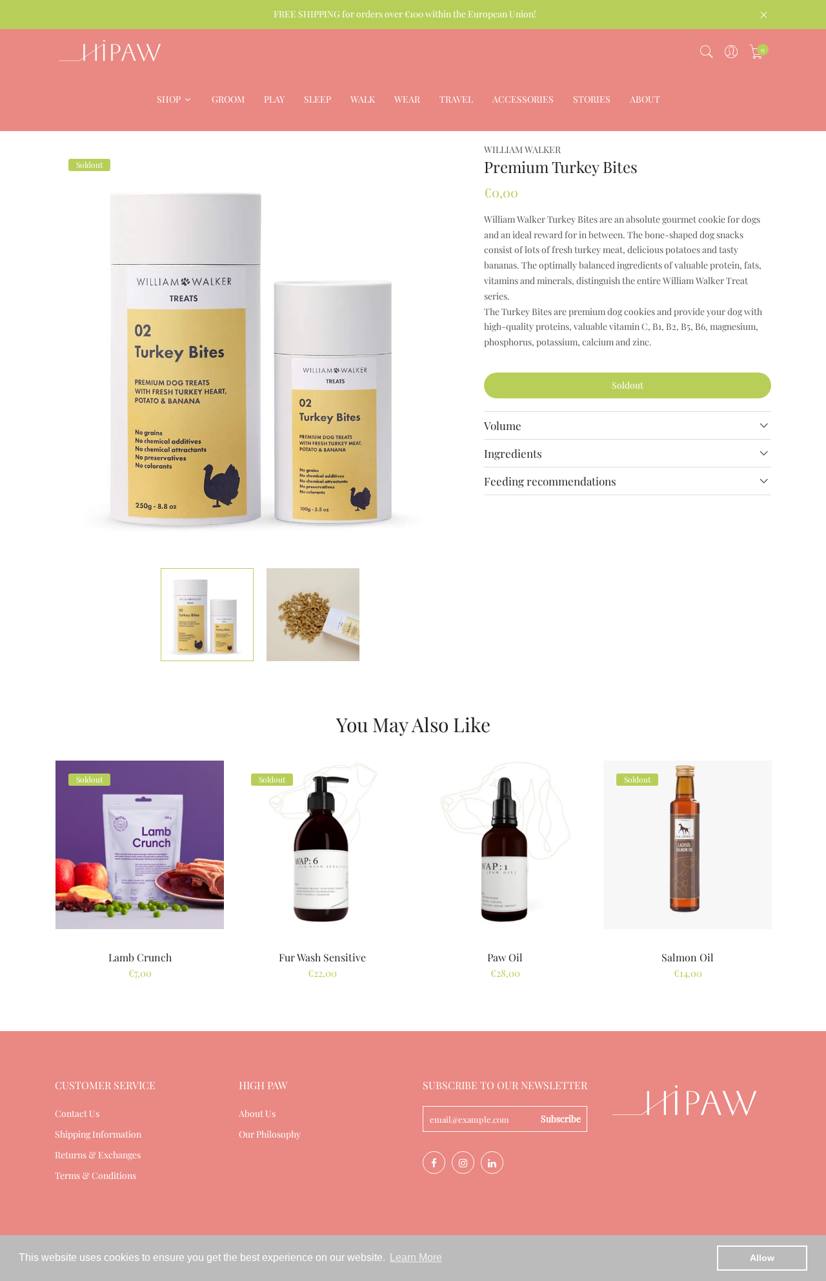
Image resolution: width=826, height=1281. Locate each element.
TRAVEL (456, 99)
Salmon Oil (687, 957)
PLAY (274, 99)
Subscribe (561, 1118)
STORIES (591, 99)
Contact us (77, 1113)
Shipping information (98, 1134)
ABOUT (645, 99)
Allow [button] (762, 1258)
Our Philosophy (270, 1134)
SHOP (170, 99)
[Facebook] (434, 1162)
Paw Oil (505, 957)
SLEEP (317, 99)
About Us (257, 1113)
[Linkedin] (492, 1162)
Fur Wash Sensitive (322, 957)
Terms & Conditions (95, 1175)
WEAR (407, 99)
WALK (362, 99)
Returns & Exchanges (98, 1155)
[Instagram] (463, 1162)
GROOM (228, 99)
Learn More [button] (416, 1257)
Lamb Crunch (140, 957)
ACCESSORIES (523, 99)
